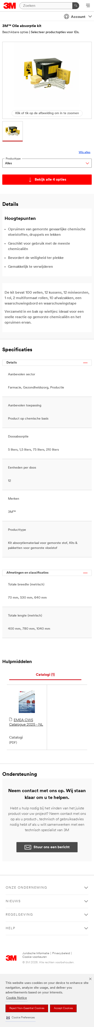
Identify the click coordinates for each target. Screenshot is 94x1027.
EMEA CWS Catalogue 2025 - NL (26, 722)
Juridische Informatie (35, 953)
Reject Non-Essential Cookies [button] (26, 1008)
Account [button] (78, 17)
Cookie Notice (16, 998)
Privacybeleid (61, 953)
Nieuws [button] (13, 901)
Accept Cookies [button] (63, 1008)
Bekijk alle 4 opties (50, 180)
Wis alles (84, 152)
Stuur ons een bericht (52, 847)
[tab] (45, 675)
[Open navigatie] (88, 6)
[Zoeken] (75, 5)
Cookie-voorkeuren (34, 957)
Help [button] (10, 928)
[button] (20, 1018)
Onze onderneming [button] (26, 887)
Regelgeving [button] (19, 914)
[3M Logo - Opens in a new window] (9, 5)
